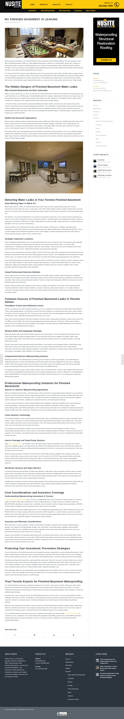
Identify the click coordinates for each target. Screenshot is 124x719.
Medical (98, 128)
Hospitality (99, 125)
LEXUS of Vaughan (103, 165)
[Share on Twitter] (34, 635)
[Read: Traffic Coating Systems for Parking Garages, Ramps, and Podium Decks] (97, 660)
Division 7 (32, 10)
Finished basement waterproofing (15, 499)
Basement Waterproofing (12, 22)
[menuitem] (32, 4)
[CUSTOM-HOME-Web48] (44, 43)
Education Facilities (101, 146)
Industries (91, 10)
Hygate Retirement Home (105, 170)
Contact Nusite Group (71, 613)
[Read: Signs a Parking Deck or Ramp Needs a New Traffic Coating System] (97, 667)
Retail (97, 139)
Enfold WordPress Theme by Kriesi (25, 709)
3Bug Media (13, 709)
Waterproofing (48, 10)
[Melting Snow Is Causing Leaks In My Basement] (1, 359)
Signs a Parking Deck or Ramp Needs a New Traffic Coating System (108, 668)
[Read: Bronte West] (95, 161)
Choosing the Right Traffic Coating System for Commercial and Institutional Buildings (109, 675)
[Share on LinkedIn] (54, 635)
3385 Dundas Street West (105, 175)
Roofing (78, 10)
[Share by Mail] (73, 635)
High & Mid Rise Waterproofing (104, 121)
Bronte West (101, 160)
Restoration (64, 10)
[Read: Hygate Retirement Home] (95, 171)
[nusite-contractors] (13, 4)
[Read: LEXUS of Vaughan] (95, 166)
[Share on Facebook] (15, 635)
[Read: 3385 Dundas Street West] (95, 176)
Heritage (98, 132)
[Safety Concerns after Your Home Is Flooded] (122, 359)
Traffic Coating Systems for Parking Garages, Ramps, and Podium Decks (108, 661)
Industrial (98, 142)
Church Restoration (101, 135)
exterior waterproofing (15, 443)
